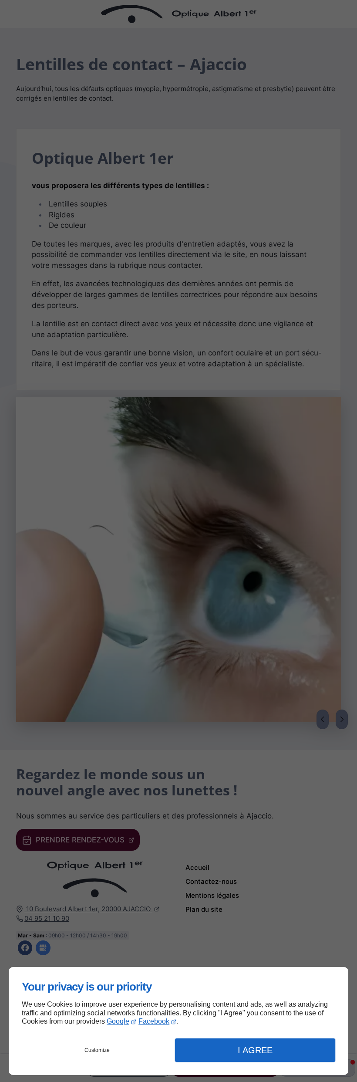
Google (118, 1021)
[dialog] (178, 1021)
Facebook (153, 1021)
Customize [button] (97, 1050)
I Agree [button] (255, 1050)
